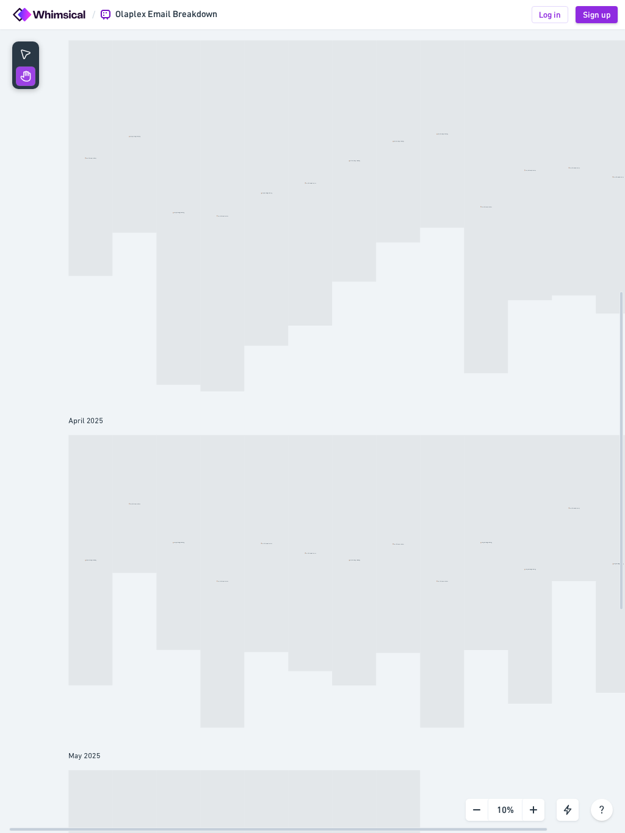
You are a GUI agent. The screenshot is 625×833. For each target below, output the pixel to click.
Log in (550, 14)
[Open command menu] (568, 810)
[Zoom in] (533, 810)
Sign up (596, 14)
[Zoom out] (477, 810)
